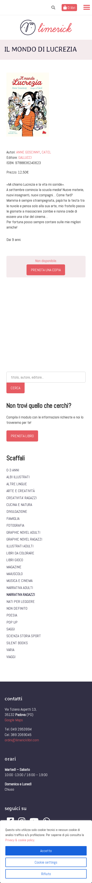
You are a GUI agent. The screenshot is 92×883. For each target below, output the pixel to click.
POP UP (12, 622)
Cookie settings (46, 862)
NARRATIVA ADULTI (19, 587)
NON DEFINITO (16, 608)
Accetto (46, 850)
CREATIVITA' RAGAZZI (21, 497)
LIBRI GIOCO (14, 559)
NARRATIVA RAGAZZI (20, 594)
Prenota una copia (46, 269)
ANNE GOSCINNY (28, 152)
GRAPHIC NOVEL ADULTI (23, 532)
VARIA (10, 649)
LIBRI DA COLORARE (20, 553)
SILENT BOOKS (17, 642)
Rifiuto (46, 873)
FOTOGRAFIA (15, 525)
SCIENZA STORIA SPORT (23, 635)
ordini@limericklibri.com (22, 739)
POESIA (11, 615)
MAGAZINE (13, 566)
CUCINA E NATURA (19, 504)
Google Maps (14, 719)
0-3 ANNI (12, 470)
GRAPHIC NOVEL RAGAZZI (24, 539)
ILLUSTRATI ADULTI (19, 545)
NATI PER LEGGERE (20, 601)
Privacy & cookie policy (19, 840)
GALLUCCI (25, 157)
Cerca (15, 387)
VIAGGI (10, 656)
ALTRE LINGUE (16, 483)
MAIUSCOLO (14, 573)
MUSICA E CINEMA (19, 580)
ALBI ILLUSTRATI (18, 476)
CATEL (46, 152)
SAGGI (10, 629)
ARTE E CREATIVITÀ (20, 490)
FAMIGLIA (12, 518)
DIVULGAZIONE (16, 511)
